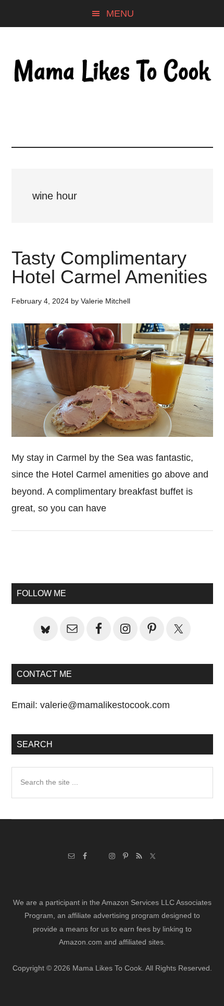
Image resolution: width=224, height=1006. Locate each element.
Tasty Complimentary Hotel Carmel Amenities (109, 267)
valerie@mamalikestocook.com (105, 705)
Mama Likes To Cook (112, 71)
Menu (120, 13)
